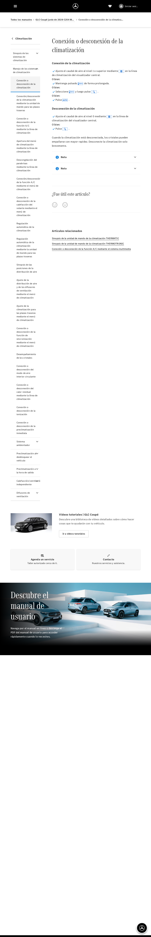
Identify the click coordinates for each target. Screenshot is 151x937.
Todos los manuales (21, 19)
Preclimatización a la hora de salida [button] (26, 470)
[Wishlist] (110, 6)
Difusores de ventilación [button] (23, 494)
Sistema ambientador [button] (23, 443)
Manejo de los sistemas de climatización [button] (25, 70)
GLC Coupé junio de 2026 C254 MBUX (55, 19)
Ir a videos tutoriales (74, 533)
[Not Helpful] (65, 205)
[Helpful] (55, 205)
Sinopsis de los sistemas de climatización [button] (21, 57)
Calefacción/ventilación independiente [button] (28, 482)
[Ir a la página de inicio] (75, 6)
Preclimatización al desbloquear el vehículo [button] (26, 457)
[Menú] (15, 6)
